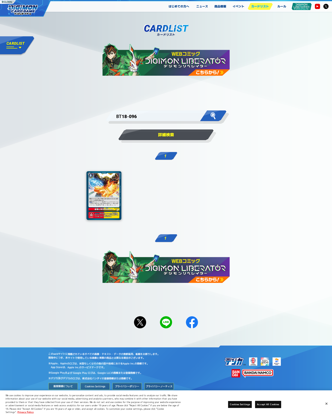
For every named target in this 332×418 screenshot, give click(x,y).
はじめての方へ (179, 6)
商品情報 (220, 6)
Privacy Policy (25, 412)
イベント (238, 6)
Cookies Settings (240, 404)
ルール (281, 6)
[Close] (326, 403)
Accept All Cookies (268, 404)
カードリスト (260, 6)
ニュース (202, 6)
